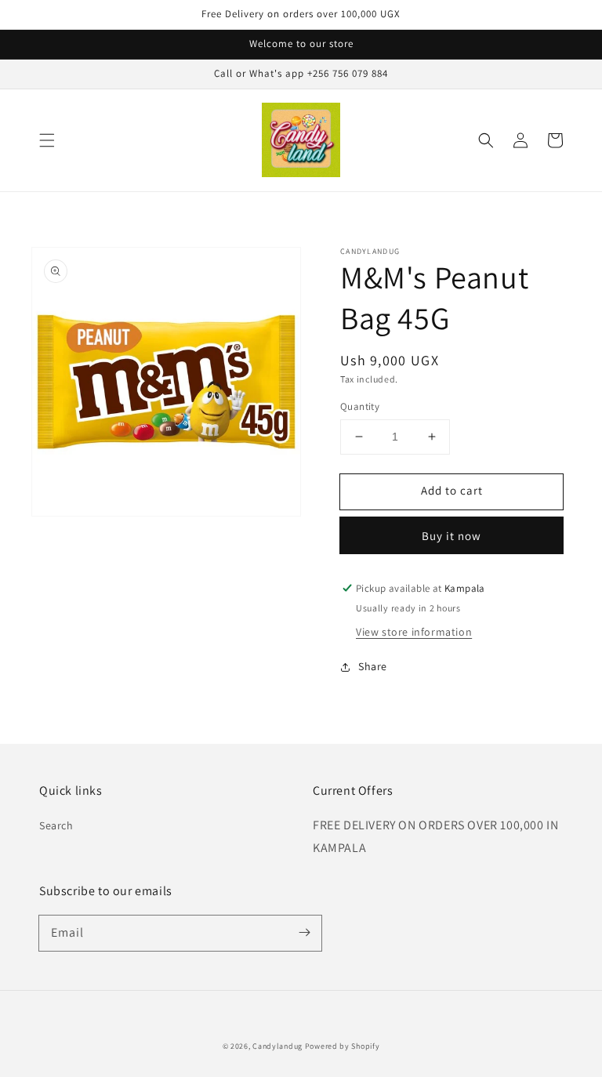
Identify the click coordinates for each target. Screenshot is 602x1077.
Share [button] (372, 666)
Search (56, 825)
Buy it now (451, 535)
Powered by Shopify (342, 1046)
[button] (47, 140)
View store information (414, 632)
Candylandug (277, 1046)
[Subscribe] (304, 933)
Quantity (359, 406)
